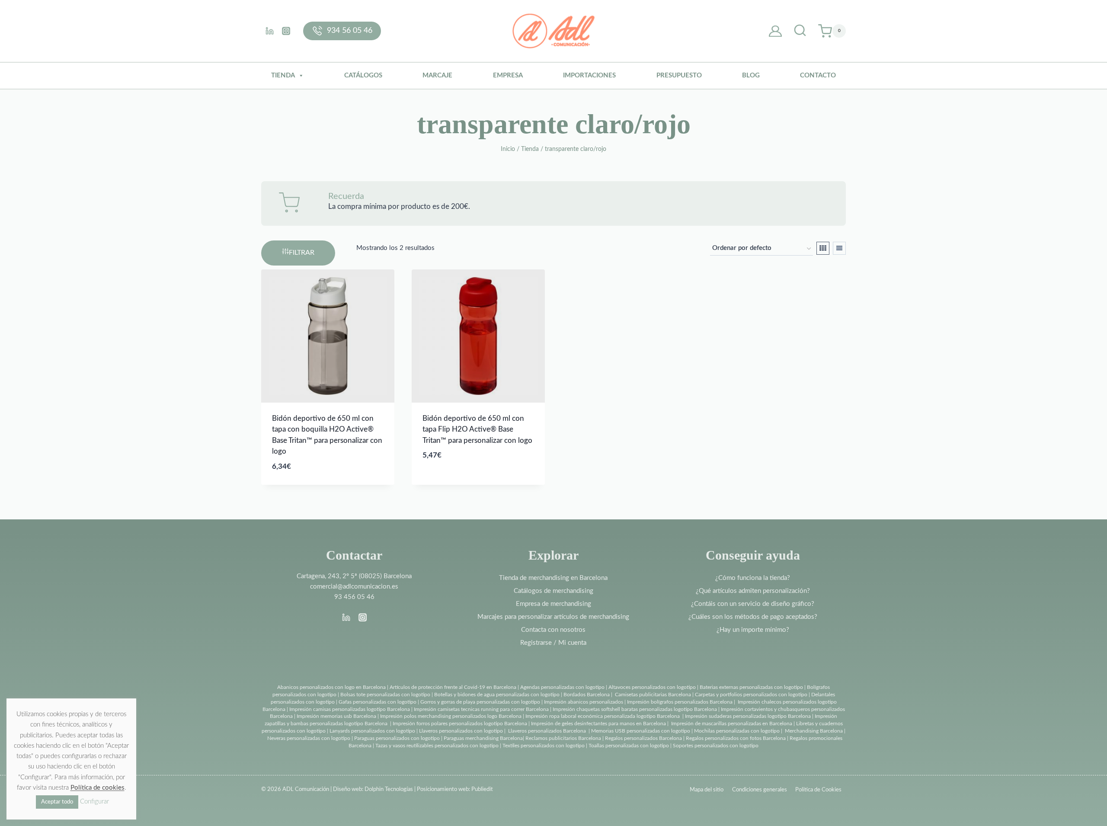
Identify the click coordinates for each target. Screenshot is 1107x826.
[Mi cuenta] (775, 31)
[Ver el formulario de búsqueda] (800, 31)
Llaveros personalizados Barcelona (547, 730)
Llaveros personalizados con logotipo (461, 730)
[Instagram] (286, 30)
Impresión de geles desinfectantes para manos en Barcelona (598, 723)
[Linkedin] (269, 30)
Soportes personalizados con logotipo (715, 745)
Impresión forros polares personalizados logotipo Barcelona (460, 723)
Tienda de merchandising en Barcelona (553, 578)
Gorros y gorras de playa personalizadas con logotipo (480, 701)
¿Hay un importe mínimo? (753, 630)
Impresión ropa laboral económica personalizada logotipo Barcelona (602, 716)
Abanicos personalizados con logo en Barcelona (331, 687)
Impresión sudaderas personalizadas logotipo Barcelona (748, 716)
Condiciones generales (759, 790)
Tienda (283, 75)
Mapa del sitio (706, 790)
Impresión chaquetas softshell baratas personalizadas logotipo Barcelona (635, 709)
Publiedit (482, 789)
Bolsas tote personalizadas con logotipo (385, 694)
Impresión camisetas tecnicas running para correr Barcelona (481, 709)
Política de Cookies (818, 790)
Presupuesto (679, 75)
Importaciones (589, 75)
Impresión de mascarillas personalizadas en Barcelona (731, 723)
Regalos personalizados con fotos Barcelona (736, 738)
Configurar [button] (94, 801)
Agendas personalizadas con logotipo (562, 687)
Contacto (818, 75)
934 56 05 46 (349, 31)
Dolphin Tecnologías (389, 789)
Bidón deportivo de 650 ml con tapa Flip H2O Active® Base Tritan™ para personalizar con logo (477, 429)
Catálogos (363, 75)
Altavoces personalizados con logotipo (652, 687)
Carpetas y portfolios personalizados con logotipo (751, 694)
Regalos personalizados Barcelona (643, 738)
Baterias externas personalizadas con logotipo (751, 687)
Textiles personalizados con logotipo (543, 745)
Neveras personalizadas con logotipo (308, 738)
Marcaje (437, 75)
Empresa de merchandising (553, 604)
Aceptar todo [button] (57, 802)
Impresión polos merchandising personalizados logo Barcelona (451, 716)
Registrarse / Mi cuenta (553, 643)
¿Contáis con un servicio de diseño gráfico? (752, 604)
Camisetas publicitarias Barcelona (653, 694)
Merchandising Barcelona (814, 730)
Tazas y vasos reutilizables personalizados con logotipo (437, 745)
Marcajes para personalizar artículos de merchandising (553, 617)
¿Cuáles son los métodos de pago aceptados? (752, 617)
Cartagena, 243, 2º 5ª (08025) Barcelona (354, 576)
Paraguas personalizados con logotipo (397, 738)
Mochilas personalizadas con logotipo (737, 730)
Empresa (508, 75)
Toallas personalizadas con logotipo (629, 745)
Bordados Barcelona (586, 694)
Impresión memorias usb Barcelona (336, 716)
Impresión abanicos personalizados (584, 701)
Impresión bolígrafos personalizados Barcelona (680, 701)
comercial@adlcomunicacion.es (354, 586)
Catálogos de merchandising (553, 591)
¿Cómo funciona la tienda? (752, 578)
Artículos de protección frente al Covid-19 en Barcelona (453, 687)
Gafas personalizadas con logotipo (376, 701)
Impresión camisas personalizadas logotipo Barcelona (349, 709)
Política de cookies (97, 787)
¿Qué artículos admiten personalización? (753, 591)
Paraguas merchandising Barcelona (483, 738)
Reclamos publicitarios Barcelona (563, 738)
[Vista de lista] (839, 248)
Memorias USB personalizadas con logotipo (640, 730)
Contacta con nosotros (553, 630)
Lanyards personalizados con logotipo (372, 730)
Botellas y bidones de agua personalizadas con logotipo (497, 694)
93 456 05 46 (354, 597)
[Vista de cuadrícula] (822, 248)
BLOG (751, 75)
